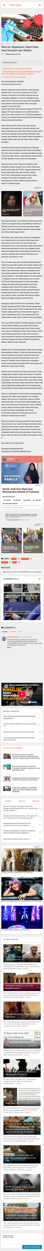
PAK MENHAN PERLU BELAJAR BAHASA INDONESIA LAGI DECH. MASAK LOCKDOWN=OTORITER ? (21, 73)
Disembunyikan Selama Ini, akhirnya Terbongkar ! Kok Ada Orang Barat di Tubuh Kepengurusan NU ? (26, 768)
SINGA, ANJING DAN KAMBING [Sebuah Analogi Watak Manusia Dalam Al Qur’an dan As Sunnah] (19, 1129)
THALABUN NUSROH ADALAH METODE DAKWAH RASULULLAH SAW (20, 1158)
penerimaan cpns (13, 637)
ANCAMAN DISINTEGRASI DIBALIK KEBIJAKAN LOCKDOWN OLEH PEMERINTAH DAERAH (21, 614)
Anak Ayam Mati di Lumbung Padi (20, 1103)
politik (8, 43)
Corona (13, 43)
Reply (9, 647)
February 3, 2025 (24, 520)
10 (6, 1211)
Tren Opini (15, 5)
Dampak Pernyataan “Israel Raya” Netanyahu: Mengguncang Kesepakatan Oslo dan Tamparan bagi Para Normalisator (26, 756)
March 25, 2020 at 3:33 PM (25, 637)
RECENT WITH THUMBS (13, 748)
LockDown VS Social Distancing (14, 77)
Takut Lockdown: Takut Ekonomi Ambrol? (17, 69)
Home (2, 43)
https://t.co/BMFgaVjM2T (12, 517)
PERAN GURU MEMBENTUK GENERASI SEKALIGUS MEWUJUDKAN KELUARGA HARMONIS (24, 789)
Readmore (25, 968)
